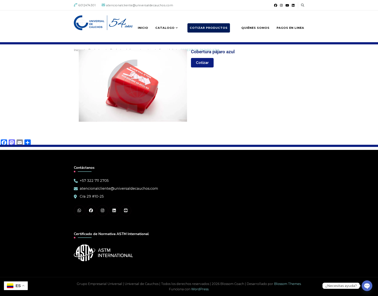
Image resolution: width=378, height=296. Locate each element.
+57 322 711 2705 (94, 180)
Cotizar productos (209, 28)
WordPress (199, 289)
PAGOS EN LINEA (290, 28)
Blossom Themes (287, 284)
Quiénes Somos (255, 28)
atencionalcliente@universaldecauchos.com (119, 188)
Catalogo (165, 28)
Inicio (143, 28)
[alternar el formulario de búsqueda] (302, 5)
